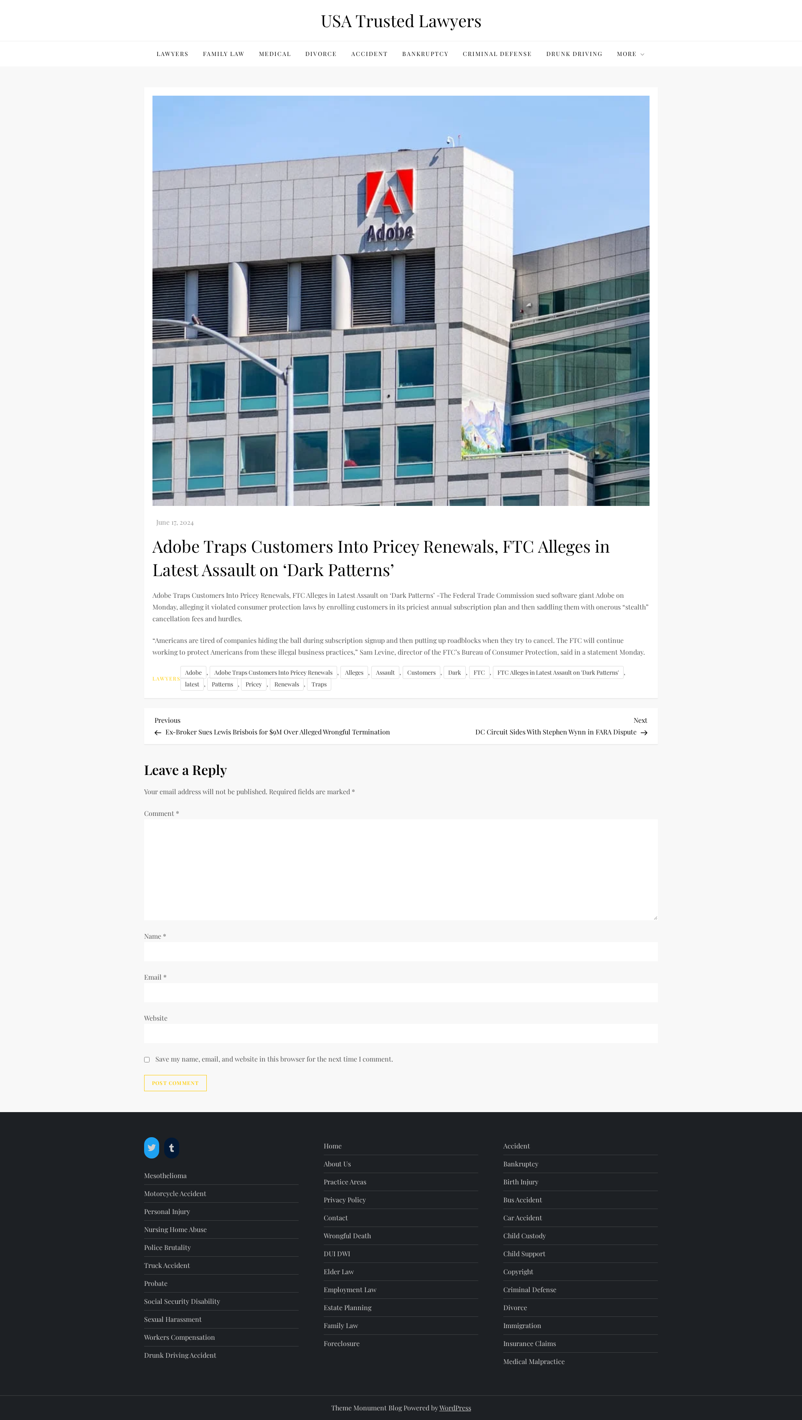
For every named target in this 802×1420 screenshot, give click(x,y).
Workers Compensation (179, 1337)
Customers (421, 672)
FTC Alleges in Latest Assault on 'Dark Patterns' (558, 672)
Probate (156, 1283)
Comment (161, 813)
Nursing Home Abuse (175, 1229)
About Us (337, 1163)
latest (192, 684)
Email (155, 977)
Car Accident (522, 1217)
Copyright (518, 1271)
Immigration (522, 1325)
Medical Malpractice (534, 1361)
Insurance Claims (529, 1343)
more (627, 54)
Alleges (354, 672)
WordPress (455, 1407)
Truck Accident (167, 1265)
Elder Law (339, 1271)
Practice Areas (345, 1181)
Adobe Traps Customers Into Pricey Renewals (273, 672)
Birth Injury (520, 1181)
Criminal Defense (497, 54)
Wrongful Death (347, 1235)
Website (156, 1018)
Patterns (222, 684)
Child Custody (524, 1235)
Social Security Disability (182, 1301)
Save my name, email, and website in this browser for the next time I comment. (274, 1058)
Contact (336, 1217)
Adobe (193, 672)
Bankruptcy (425, 54)
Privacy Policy (345, 1199)
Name (155, 936)
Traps (319, 684)
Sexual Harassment (173, 1319)
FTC (479, 672)
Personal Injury (167, 1211)
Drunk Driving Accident (180, 1355)
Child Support (524, 1253)
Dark (454, 672)
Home (333, 1145)
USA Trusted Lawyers (401, 20)
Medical (275, 54)
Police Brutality (167, 1247)
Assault (385, 672)
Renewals (286, 684)
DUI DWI (337, 1253)
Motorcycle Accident (175, 1193)
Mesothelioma (165, 1175)
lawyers (173, 54)
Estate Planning (347, 1307)
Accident (369, 54)
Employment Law (350, 1289)
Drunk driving (574, 54)
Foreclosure (342, 1343)
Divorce (321, 54)
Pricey (254, 684)
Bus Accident (522, 1199)
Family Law (224, 54)
